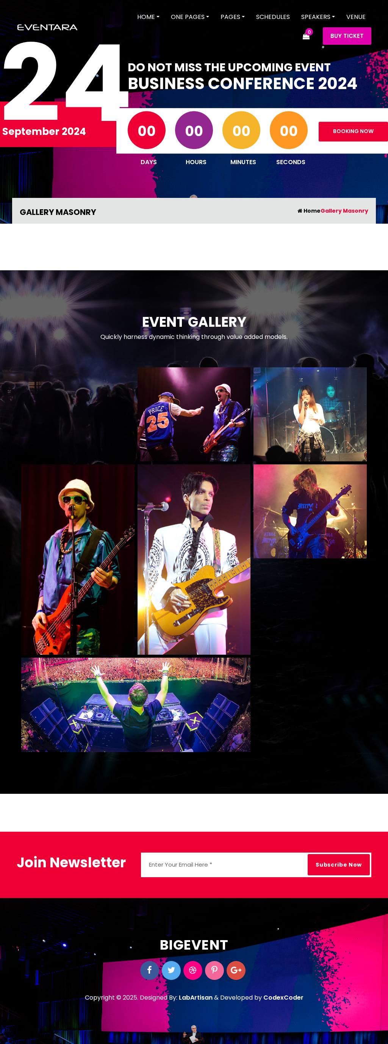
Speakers (315, 17)
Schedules (273, 17)
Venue (356, 17)
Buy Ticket (347, 36)
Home (146, 17)
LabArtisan (196, 997)
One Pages (188, 17)
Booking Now (353, 131)
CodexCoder (283, 997)
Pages (230, 17)
